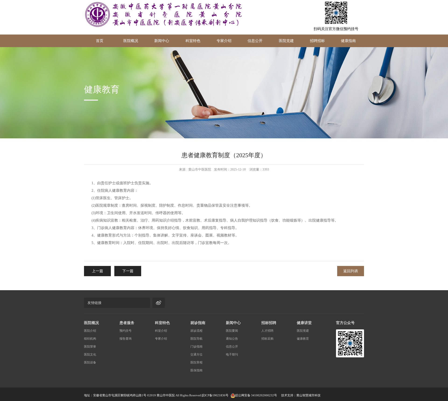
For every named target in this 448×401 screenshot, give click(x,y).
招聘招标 (317, 41)
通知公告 (232, 338)
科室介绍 (161, 330)
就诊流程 (196, 330)
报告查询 (125, 338)
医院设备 (90, 362)
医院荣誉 (90, 346)
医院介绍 (90, 330)
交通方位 (196, 354)
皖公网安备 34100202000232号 (256, 395)
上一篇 (97, 271)
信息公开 (255, 41)
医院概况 (130, 41)
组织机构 (90, 338)
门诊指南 (196, 346)
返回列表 (350, 271)
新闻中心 (161, 41)
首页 (99, 41)
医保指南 (196, 370)
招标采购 (267, 338)
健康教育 (303, 338)
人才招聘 (267, 330)
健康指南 (348, 41)
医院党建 (286, 41)
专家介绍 (224, 41)
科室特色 (193, 41)
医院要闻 (232, 330)
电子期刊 (232, 354)
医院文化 (90, 354)
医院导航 (196, 338)
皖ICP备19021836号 (215, 395)
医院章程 (196, 362)
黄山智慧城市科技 (308, 395)
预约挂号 (125, 330)
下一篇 (127, 271)
